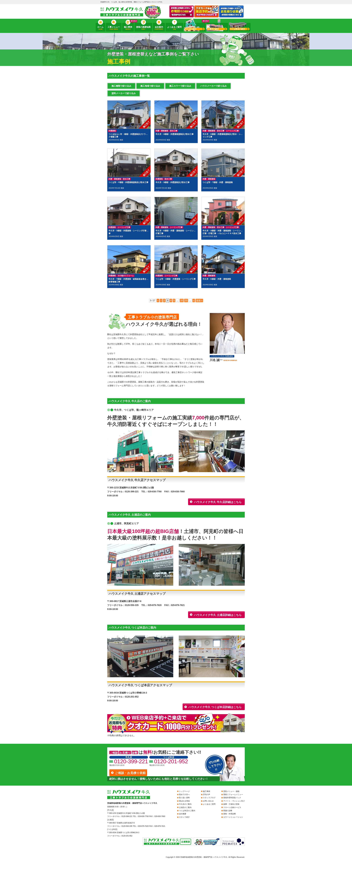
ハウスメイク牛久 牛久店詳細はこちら (218, 502)
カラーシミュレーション (233, 817)
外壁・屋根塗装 (162, 131)
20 (186, 300)
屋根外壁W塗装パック (232, 798)
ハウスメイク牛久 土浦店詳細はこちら (218, 614)
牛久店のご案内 (185, 804)
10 (181, 300)
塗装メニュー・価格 (231, 791)
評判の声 (206, 794)
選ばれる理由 (184, 801)
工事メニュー (114, 28)
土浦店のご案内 (185, 807)
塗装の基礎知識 (143, 28)
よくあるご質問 (174, 28)
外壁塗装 (112, 131)
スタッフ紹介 (184, 817)
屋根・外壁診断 (229, 814)
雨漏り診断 (227, 811)
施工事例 (128, 28)
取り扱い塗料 (184, 798)
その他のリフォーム (126, 276)
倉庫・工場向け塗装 (231, 804)
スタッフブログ (209, 798)
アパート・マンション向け (234, 801)
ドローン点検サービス (232, 807)
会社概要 (182, 814)
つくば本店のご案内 (187, 811)
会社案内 (159, 28)
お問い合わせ (208, 801)
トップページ (184, 791)
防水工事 (173, 131)
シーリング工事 (232, 131)
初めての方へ (184, 794)
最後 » (199, 300)
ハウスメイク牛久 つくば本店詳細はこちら (215, 707)
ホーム (100, 28)
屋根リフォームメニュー (233, 794)
